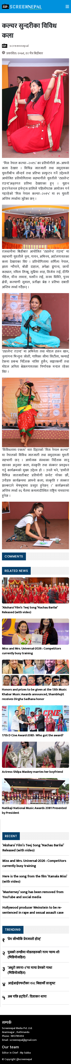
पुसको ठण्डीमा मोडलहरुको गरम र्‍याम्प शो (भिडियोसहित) (33, 955)
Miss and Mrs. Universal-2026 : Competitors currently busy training (34, 863)
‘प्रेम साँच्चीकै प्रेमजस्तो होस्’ (24, 939)
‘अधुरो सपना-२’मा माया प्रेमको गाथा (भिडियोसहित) (30, 970)
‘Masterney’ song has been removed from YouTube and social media (33, 894)
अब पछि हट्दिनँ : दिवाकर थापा (27, 996)
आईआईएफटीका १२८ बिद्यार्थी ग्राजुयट (31, 983)
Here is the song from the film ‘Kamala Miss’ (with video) (34, 879)
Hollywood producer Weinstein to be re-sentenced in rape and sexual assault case (33, 910)
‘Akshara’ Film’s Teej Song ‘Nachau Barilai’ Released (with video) (33, 848)
